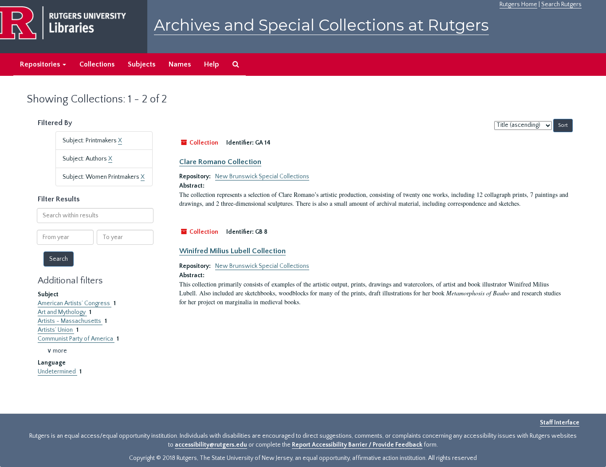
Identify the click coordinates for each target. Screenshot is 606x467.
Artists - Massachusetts (70, 321)
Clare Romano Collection (220, 162)
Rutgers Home (518, 4)
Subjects (141, 64)
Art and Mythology (62, 312)
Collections (96, 64)
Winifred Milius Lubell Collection (232, 251)
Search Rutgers (561, 4)
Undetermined (57, 371)
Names (180, 64)
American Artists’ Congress (74, 303)
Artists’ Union (56, 330)
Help (211, 64)
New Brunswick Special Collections (262, 176)
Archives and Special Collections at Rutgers (321, 25)
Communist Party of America (76, 338)
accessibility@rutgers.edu (211, 444)
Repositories (41, 64)
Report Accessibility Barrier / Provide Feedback (357, 444)
